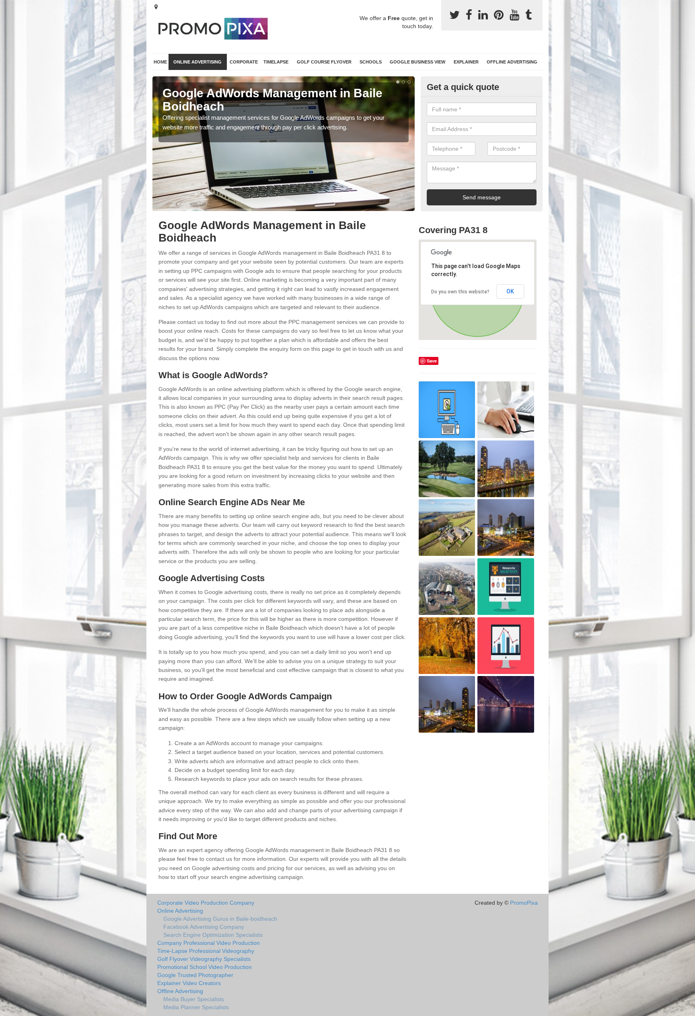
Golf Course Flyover (324, 61)
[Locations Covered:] (156, 7)
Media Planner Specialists (196, 1007)
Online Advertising (197, 61)
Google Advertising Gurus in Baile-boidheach (220, 919)
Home (160, 61)
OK (510, 291)
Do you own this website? (460, 292)
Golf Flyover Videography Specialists (204, 959)
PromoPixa (524, 902)
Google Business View (417, 61)
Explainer (466, 61)
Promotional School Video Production (204, 967)
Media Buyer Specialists (193, 999)
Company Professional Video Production (208, 943)
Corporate (244, 61)
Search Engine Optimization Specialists (213, 935)
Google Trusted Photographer (195, 975)
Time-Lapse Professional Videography (205, 951)
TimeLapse (275, 61)
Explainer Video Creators (189, 983)
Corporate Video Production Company (205, 902)
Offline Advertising (512, 61)
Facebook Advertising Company (203, 927)
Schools (371, 61)
